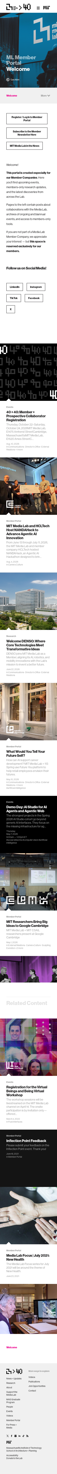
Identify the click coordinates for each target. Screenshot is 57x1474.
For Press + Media (11, 1426)
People (9, 1406)
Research (10, 1383)
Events (9, 1411)
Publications (34, 1381)
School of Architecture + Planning (21, 1450)
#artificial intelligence (16, 788)
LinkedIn (14, 287)
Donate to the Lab (14, 1458)
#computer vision (30, 839)
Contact (32, 1390)
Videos (9, 1415)
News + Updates (14, 1378)
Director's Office (32, 446)
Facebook (34, 298)
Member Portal (15, 1156)
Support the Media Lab (11, 1393)
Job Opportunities (36, 1386)
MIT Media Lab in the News (24, 145)
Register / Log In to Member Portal (27, 119)
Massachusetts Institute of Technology (24, 1447)
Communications (16, 446)
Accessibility (12, 1455)
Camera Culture (15, 564)
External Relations (16, 945)
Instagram (36, 287)
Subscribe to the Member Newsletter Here (27, 133)
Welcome (11, 1347)
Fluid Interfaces (15, 1121)
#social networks (14, 839)
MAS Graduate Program (13, 1401)
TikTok (14, 298)
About (9, 1387)
